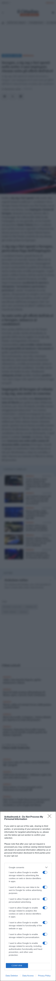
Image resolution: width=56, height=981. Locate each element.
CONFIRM (17, 966)
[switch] (45, 872)
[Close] (50, 817)
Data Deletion (12, 975)
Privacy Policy (44, 975)
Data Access (28, 975)
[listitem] (28, 867)
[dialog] (28, 896)
